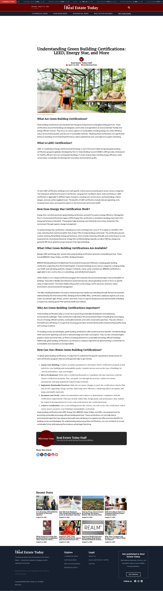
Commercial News (40, 13)
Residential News (80, 13)
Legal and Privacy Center (98, 560)
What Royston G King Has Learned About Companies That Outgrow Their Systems (47, 538)
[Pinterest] (49, 454)
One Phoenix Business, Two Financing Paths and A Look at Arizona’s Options (70, 513)
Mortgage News (60, 13)
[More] (56, 454)
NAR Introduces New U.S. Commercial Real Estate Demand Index (115, 513)
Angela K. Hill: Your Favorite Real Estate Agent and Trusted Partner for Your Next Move (70, 538)
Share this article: (44, 450)
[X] (41, 454)
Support (92, 564)
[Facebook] (38, 454)
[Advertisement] (81, 30)
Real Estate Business (103, 13)
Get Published (124, 13)
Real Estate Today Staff (81, 63)
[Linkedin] (45, 454)
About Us (92, 556)
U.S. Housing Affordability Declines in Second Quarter (47, 513)
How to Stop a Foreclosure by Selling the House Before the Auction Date (93, 513)
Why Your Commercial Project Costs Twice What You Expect (115, 538)
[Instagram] (52, 454)
